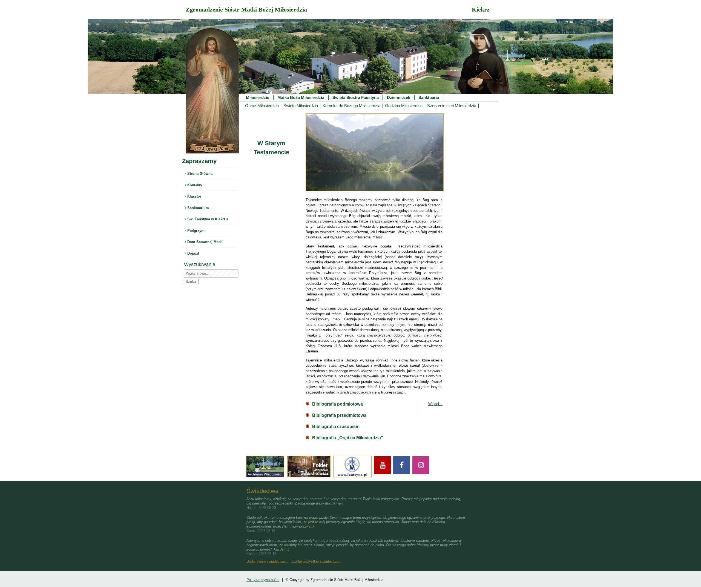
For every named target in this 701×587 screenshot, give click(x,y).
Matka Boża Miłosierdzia (300, 97)
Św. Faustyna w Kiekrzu (207, 219)
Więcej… (435, 404)
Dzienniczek (398, 97)
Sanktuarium (197, 208)
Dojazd (192, 253)
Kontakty (194, 185)
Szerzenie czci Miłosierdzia (451, 106)
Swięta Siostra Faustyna (355, 97)
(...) (311, 526)
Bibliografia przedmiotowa (339, 415)
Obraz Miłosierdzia (262, 106)
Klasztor (193, 196)
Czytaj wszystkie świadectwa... (316, 561)
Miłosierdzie (257, 97)
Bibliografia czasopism (336, 426)
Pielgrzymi (196, 231)
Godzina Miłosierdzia (404, 106)
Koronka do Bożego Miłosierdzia (351, 106)
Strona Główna (199, 174)
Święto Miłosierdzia (300, 106)
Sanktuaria (428, 97)
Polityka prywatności (262, 580)
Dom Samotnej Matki (204, 242)
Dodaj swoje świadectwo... (267, 561)
